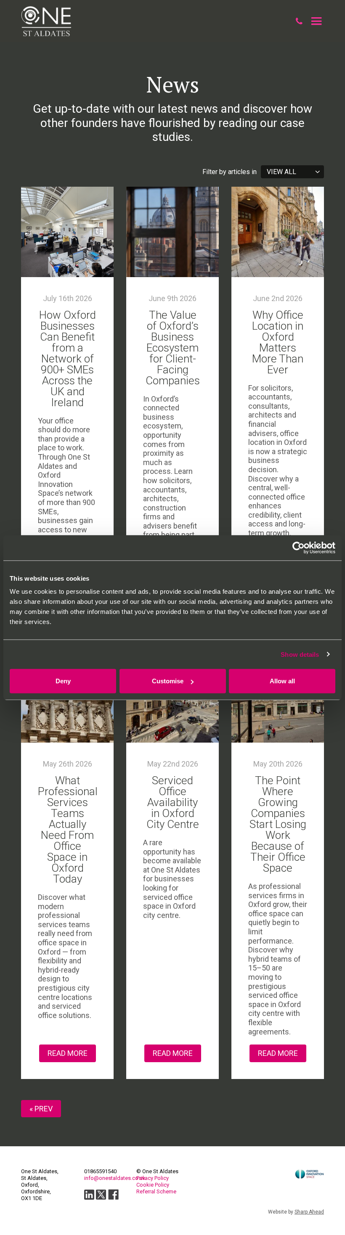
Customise (167, 681)
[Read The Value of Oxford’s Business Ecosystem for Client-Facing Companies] (172, 232)
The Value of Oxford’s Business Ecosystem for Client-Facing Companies (173, 348)
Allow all (282, 681)
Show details (300, 654)
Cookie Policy (152, 1185)
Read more (68, 1053)
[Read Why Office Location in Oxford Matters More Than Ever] (277, 232)
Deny (63, 681)
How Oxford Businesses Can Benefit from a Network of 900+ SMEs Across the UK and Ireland (67, 359)
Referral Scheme (156, 1191)
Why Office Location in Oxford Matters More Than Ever (277, 342)
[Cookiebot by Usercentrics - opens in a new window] (298, 547)
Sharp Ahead (309, 1212)
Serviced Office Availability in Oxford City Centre (172, 802)
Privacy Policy (152, 1178)
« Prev (41, 1108)
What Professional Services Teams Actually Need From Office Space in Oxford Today (68, 829)
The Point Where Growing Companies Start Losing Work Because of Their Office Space (277, 824)
